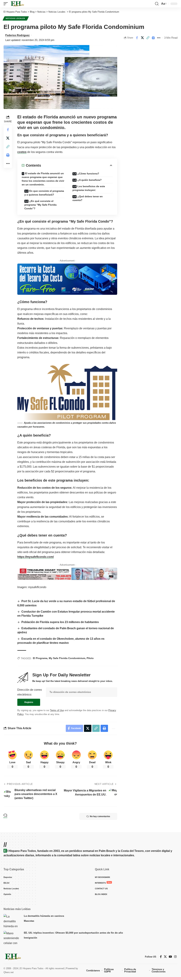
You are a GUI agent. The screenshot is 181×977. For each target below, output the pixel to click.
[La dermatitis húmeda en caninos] (12, 920)
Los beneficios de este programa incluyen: (88, 188)
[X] (165, 956)
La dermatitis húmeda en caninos (44, 915)
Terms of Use (57, 710)
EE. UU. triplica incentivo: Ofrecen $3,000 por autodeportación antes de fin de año (73, 932)
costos (22, 151)
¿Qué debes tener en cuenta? (87, 198)
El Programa (40, 658)
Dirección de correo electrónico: (29, 692)
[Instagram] (175, 956)
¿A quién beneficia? (89, 179)
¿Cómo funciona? (88, 173)
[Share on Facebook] (136, 38)
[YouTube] (170, 956)
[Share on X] (142, 38)
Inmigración (30, 937)
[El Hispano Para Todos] (17, 3)
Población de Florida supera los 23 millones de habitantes (60, 622)
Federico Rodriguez (17, 35)
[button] (7, 3)
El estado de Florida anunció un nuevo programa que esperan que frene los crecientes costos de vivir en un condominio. (43, 179)
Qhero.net (9, 972)
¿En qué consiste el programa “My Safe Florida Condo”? (40, 205)
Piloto (90, 658)
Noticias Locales (16, 18)
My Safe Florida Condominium (67, 658)
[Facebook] (161, 956)
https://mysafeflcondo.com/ (35, 556)
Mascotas (29, 921)
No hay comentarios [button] (100, 816)
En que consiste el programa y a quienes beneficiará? (44, 192)
